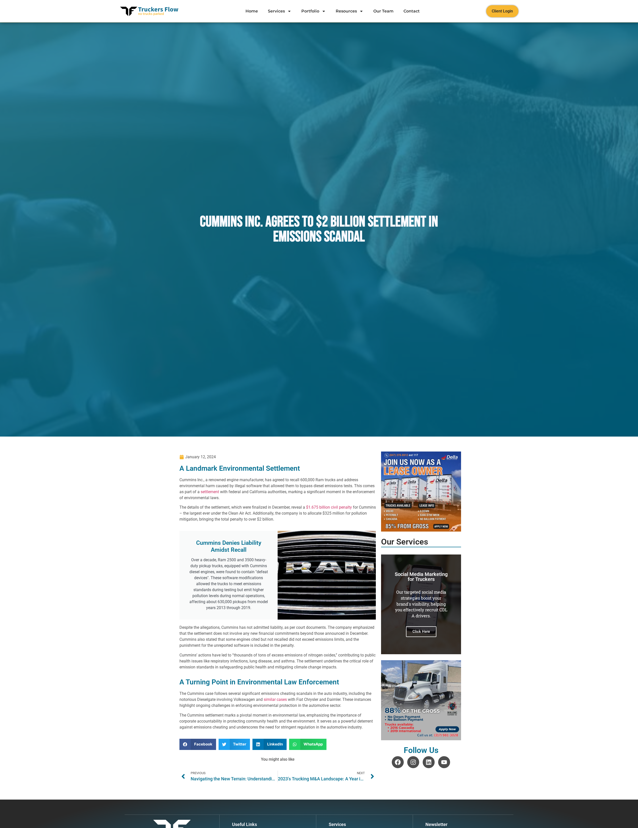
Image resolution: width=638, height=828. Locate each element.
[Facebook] (398, 762)
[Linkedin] (429, 762)
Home (251, 11)
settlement (210, 491)
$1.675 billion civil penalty (329, 507)
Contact (411, 11)
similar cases (275, 699)
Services (276, 11)
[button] (197, 744)
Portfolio (310, 11)
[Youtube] (444, 762)
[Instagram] (413, 762)
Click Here (422, 613)
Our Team (383, 11)
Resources (346, 11)
